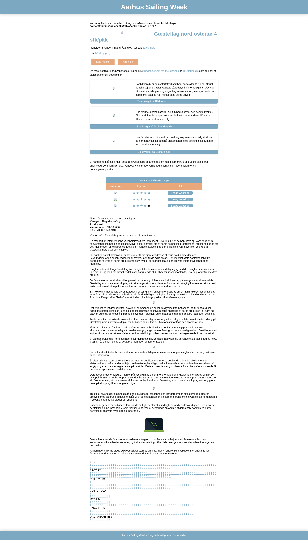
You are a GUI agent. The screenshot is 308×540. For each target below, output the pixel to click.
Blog (150, 535)
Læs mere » (103, 61)
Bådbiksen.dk (152, 71)
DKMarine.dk (190, 71)
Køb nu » (128, 61)
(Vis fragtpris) (102, 53)
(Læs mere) (149, 47)
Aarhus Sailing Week (154, 7)
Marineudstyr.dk (170, 71)
